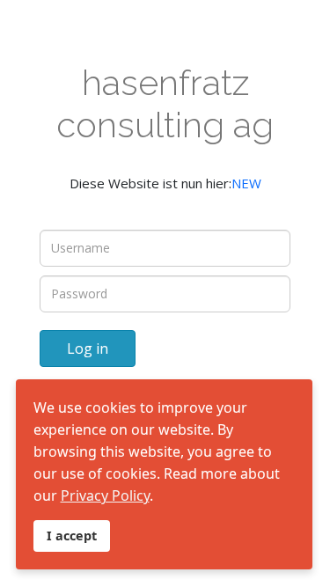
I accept (72, 535)
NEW (246, 183)
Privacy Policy (105, 495)
